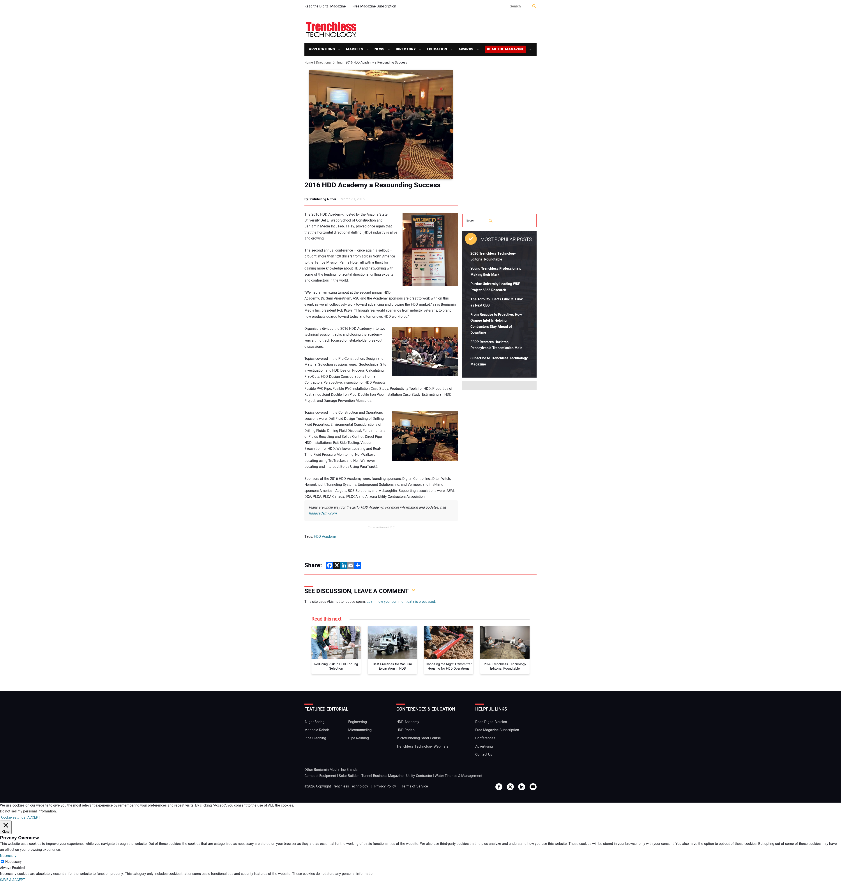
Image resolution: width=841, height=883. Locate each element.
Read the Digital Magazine (325, 6)
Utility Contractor (419, 775)
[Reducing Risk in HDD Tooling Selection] (336, 642)
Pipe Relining (358, 738)
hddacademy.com (323, 513)
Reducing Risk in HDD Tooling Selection (336, 666)
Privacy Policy (385, 786)
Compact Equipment (320, 775)
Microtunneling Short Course (418, 738)
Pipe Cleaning (315, 738)
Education (437, 49)
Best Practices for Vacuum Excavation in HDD (392, 666)
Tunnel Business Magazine (382, 775)
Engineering (357, 722)
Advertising (484, 746)
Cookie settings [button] (13, 817)
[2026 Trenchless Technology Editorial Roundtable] (505, 642)
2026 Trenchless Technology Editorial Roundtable (505, 666)
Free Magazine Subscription (374, 6)
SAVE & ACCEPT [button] (12, 880)
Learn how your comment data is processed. (401, 601)
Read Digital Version (491, 722)
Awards (466, 49)
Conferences (485, 738)
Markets (354, 49)
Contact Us (483, 754)
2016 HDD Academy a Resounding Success (372, 185)
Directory (406, 49)
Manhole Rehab (316, 730)
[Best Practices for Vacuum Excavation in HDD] (392, 642)
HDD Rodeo (405, 730)
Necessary (13, 861)
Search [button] (534, 6)
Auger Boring (314, 722)
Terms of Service (414, 786)
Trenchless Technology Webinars (422, 746)
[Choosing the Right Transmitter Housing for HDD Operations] (448, 642)
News (380, 49)
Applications (322, 49)
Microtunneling (360, 730)
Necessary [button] (8, 855)
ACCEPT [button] (33, 817)
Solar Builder (349, 775)
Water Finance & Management (458, 775)
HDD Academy (325, 536)
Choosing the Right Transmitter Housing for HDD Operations (449, 666)
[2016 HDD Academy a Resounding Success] (381, 124)
